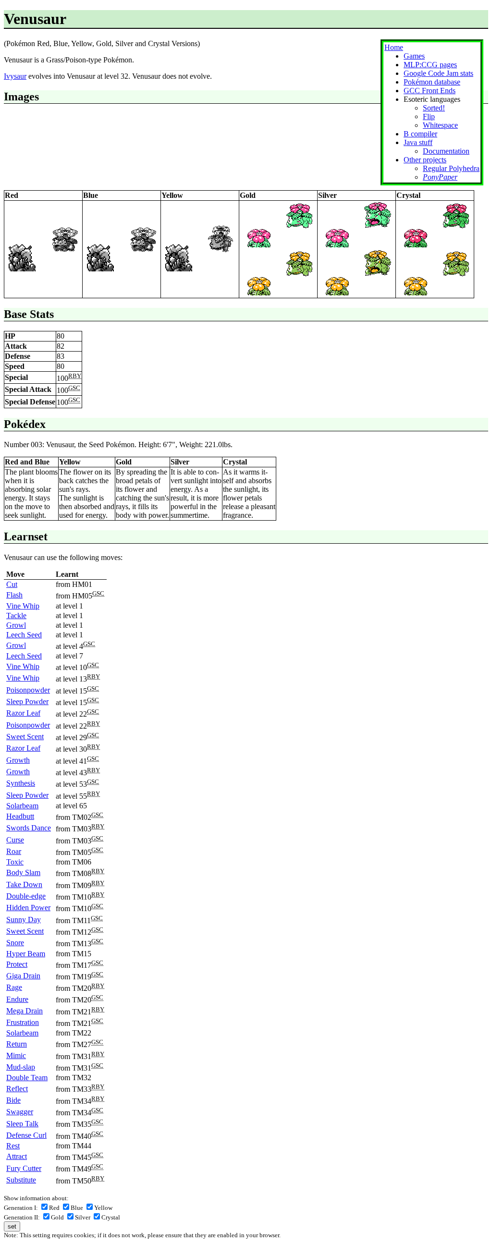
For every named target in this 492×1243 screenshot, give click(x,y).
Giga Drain (23, 976)
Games (414, 56)
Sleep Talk (22, 1124)
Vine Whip (22, 606)
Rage (14, 987)
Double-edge (26, 896)
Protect (16, 964)
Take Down (24, 884)
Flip (429, 116)
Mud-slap (20, 1067)
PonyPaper (440, 177)
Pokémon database (432, 82)
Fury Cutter (23, 1168)
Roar (13, 851)
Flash (14, 595)
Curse (15, 840)
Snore (15, 942)
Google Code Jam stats (438, 73)
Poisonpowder (28, 690)
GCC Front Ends (429, 90)
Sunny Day (23, 919)
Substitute (21, 1180)
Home (393, 47)
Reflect (17, 1089)
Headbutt (20, 816)
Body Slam (23, 872)
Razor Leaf (23, 713)
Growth (18, 760)
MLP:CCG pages (430, 65)
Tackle (16, 615)
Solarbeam (22, 806)
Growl (16, 625)
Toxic (15, 862)
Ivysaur (15, 76)
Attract (16, 1156)
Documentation (446, 151)
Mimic (16, 1055)
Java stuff (418, 142)
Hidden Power (28, 907)
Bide (13, 1100)
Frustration (22, 1022)
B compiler (420, 134)
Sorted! (434, 108)
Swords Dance (28, 828)
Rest (13, 1146)
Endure (17, 999)
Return (16, 1044)
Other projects (425, 160)
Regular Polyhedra (451, 168)
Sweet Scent (25, 736)
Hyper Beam (25, 954)
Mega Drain (24, 1011)
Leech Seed (24, 635)
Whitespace (440, 125)
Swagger (19, 1112)
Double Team (27, 1077)
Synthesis (20, 783)
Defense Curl (26, 1135)
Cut (11, 584)
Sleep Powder (27, 701)
